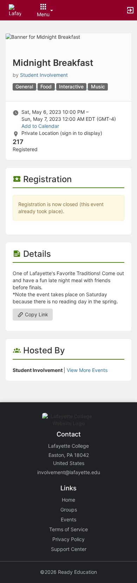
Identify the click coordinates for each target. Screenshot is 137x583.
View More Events (87, 370)
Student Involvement (44, 75)
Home (68, 500)
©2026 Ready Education (68, 572)
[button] (15, 10)
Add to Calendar (40, 126)
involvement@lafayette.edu (68, 472)
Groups (68, 510)
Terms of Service (68, 529)
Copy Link (36, 314)
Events (68, 519)
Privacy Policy (68, 539)
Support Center (68, 549)
